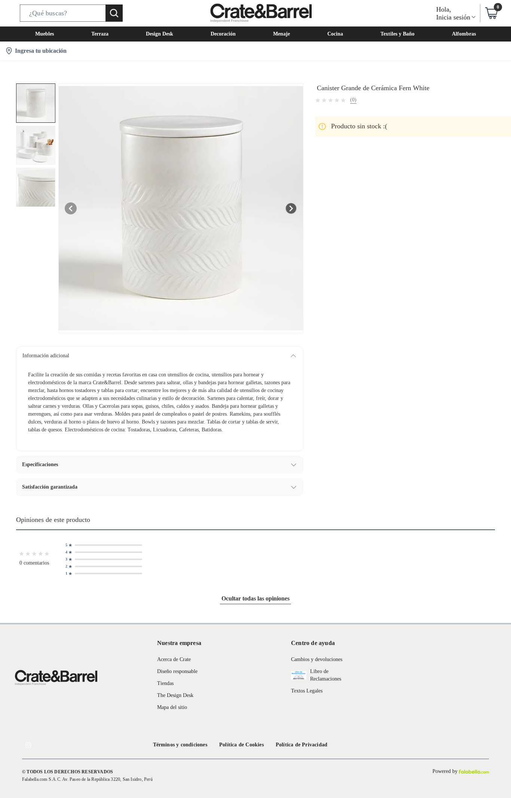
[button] (71, 13)
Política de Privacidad (301, 744)
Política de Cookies (241, 744)
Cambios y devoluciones (316, 659)
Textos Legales (306, 691)
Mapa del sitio (172, 707)
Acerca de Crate (174, 659)
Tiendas (165, 683)
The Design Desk (175, 695)
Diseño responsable (177, 671)
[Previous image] (71, 208)
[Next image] (291, 208)
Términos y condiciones (180, 744)
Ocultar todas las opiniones (255, 598)
